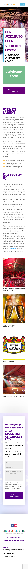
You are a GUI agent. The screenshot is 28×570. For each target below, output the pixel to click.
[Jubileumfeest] (14, 359)
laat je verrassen (14, 495)
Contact (22, 4)
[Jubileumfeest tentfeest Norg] (14, 394)
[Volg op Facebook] (12, 525)
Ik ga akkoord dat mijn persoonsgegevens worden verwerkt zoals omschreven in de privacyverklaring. (13, 485)
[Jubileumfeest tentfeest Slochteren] (14, 286)
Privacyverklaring (15, 488)
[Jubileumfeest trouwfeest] (14, 322)
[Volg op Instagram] (15, 525)
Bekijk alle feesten (14, 90)
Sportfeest (13, 248)
